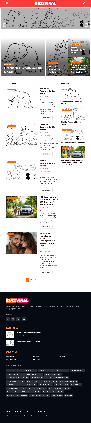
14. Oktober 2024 (45, 251)
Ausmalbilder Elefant (14, 370)
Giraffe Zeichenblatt (50, 381)
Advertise (18, 411)
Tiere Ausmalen (57, 395)
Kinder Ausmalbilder (29, 384)
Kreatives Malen (76, 384)
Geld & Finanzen (76, 61)
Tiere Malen (68, 395)
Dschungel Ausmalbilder (46, 370)
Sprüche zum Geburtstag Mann (39, 395)
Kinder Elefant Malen (45, 384)
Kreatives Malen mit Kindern (16, 388)
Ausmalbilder (16, 15)
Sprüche (62, 356)
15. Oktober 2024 (18, 76)
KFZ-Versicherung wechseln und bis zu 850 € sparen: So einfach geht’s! (72, 163)
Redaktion (9, 76)
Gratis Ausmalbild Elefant (68, 381)
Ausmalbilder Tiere (29, 370)
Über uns (8, 411)
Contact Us (41, 411)
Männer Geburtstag (13, 391)
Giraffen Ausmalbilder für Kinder (54, 69)
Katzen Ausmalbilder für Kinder (78, 50)
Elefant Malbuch (62, 370)
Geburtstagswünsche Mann (15, 381)
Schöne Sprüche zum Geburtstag (53, 391)
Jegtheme (47, 416)
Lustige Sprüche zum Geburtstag (59, 388)
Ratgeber (36, 356)
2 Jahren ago (17, 25)
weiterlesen (46, 118)
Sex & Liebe (10, 234)
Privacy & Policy (30, 411)
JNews (12, 416)
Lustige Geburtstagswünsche (37, 388)
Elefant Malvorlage (77, 370)
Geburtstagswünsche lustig (59, 377)
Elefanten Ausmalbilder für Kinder (47, 91)
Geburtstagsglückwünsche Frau (31, 374)
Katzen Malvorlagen (13, 384)
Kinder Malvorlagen (61, 384)
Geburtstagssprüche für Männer (17, 377)
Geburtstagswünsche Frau (39, 377)
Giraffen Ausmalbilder (34, 381)
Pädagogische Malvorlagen (31, 391)
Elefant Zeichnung (13, 374)
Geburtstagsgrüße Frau (52, 374)
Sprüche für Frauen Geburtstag (17, 395)
